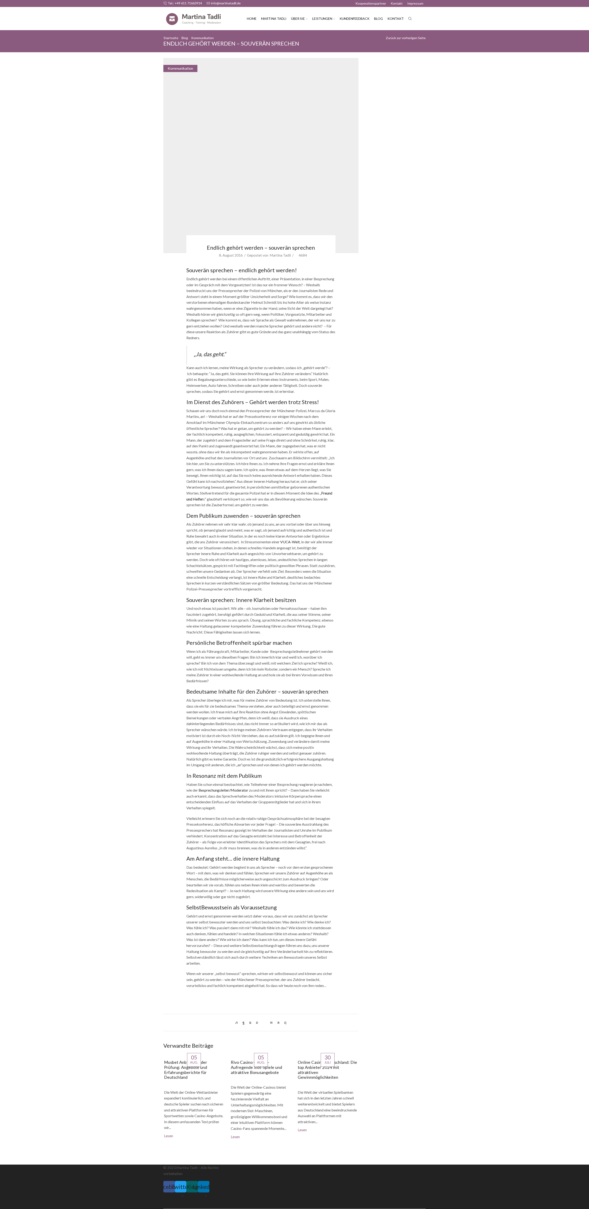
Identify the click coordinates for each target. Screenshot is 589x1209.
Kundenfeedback (355, 18)
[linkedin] (271, 1022)
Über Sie (298, 18)
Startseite (171, 38)
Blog (378, 18)
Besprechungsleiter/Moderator (223, 790)
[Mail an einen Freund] (264, 1022)
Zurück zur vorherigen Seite (406, 38)
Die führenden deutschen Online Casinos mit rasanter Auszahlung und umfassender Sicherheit (394, 149)
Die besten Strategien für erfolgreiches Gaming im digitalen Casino (392, 129)
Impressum (415, 3)
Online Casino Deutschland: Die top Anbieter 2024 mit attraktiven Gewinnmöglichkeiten (327, 1070)
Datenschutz (194, 1195)
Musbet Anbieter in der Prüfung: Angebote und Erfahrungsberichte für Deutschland (185, 1070)
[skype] (284, 1022)
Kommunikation (202, 38)
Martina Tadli (273, 18)
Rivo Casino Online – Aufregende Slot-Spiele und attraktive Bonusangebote (256, 1067)
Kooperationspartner (370, 3)
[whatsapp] (278, 1022)
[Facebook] (243, 1022)
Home (252, 18)
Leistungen (322, 18)
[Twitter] (237, 1022)
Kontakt (397, 3)
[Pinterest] (257, 1022)
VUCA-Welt (290, 542)
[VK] (250, 1022)
